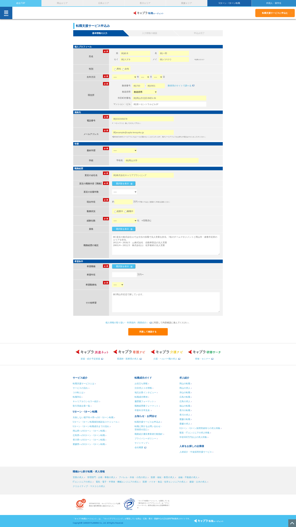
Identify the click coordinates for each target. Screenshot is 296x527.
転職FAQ (77, 397)
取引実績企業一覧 (81, 406)
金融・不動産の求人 (188, 477)
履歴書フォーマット (144, 401)
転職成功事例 (141, 397)
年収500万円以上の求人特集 (193, 437)
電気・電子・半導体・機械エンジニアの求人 (117, 482)
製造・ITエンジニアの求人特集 (194, 432)
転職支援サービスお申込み (147, 422)
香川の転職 (184, 410)
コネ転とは (78, 392)
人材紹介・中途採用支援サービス (195, 452)
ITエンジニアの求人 (82, 482)
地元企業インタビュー (145, 392)
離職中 (130, 211)
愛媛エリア (186, 3)
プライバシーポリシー (145, 438)
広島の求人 (184, 401)
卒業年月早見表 (142, 410)
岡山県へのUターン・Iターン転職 (89, 431)
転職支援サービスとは (83, 383)
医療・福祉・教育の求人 (163, 477)
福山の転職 (184, 406)
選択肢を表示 (122, 183)
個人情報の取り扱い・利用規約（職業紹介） (127, 322)
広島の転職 (184, 397)
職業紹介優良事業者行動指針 (149, 434)
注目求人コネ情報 (143, 388)
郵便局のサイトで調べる (179, 85)
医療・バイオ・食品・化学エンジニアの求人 (164, 482)
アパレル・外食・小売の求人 (133, 477)
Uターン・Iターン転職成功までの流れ (91, 426)
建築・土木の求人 (198, 482)
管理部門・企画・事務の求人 (101, 477)
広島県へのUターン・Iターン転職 (89, 435)
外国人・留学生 (273, 3)
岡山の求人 (184, 388)
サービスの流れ (80, 388)
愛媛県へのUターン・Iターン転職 (89, 444)
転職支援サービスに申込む (275, 13)
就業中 (120, 211)
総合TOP (20, 3)
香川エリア (145, 3)
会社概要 (139, 447)
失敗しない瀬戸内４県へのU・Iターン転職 (93, 417)
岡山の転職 (184, 383)
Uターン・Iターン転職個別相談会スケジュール (95, 422)
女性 (127, 69)
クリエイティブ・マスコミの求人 (89, 486)
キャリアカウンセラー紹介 (86, 401)
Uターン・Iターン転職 (229, 3)
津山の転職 (184, 392)
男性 (119, 69)
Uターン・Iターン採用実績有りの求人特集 (199, 428)
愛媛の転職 (184, 419)
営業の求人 (78, 477)
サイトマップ (141, 443)
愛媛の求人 (184, 423)
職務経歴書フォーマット (146, 406)
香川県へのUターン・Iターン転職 (89, 439)
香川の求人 (184, 415)
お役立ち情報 (141, 383)
